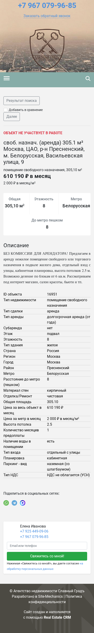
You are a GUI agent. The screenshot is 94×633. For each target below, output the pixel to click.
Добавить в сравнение (26, 110)
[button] (47, 16)
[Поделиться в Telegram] (14, 503)
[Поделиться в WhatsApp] (6, 503)
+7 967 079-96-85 (34, 537)
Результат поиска (21, 100)
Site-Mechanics (50, 596)
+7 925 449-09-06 (34, 531)
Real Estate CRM (57, 617)
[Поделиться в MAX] (22, 503)
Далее (11, 116)
